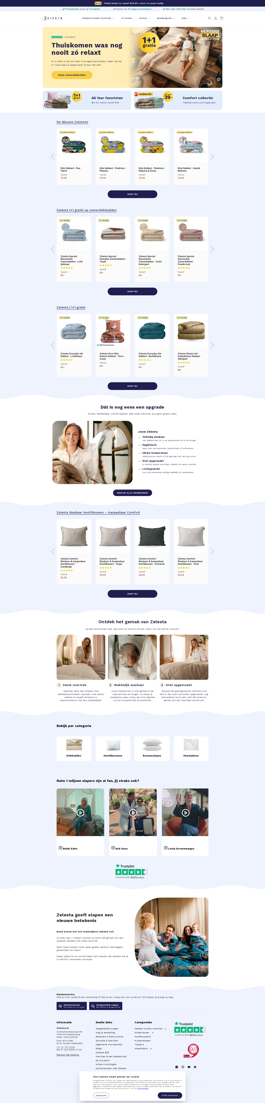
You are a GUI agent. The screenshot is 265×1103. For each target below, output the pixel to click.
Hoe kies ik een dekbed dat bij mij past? (111, 1058)
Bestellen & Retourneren (110, 1036)
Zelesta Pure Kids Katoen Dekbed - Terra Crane (112, 356)
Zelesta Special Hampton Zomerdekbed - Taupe (113, 259)
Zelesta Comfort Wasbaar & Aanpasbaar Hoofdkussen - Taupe (112, 561)
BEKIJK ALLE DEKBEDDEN (132, 492)
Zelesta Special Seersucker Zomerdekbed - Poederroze (186, 260)
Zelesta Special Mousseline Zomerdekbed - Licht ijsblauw (72, 260)
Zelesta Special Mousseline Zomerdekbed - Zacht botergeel (150, 260)
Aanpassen (101, 1095)
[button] (209, 18)
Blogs (99, 1048)
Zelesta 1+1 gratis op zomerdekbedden (87, 210)
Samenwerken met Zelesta (111, 1068)
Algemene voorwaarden (109, 1044)
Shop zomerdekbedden (72, 75)
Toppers (139, 1044)
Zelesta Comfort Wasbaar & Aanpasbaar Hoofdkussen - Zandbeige (73, 562)
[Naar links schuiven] (53, 157)
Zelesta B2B (102, 1052)
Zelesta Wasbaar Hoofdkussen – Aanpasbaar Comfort (98, 512)
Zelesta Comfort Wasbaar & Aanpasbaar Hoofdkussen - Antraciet (152, 561)
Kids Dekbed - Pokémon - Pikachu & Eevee (152, 169)
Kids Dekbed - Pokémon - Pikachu (113, 169)
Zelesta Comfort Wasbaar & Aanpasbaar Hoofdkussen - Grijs (190, 561)
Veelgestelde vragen (107, 1028)
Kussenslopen (143, 1040)
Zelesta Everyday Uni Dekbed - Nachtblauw (150, 355)
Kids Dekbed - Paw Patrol (70, 169)
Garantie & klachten (107, 1040)
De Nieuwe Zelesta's (72, 122)
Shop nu (132, 291)
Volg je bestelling (105, 1032)
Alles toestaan (170, 1095)
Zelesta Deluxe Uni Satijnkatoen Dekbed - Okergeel (189, 356)
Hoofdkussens (143, 1036)
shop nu (132, 194)
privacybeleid (143, 1088)
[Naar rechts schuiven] (212, 157)
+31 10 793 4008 (66, 1047)
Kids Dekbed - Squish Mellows (189, 169)
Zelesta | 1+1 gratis (71, 307)
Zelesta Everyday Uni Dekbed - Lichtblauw (72, 355)
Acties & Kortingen (106, 1064)
